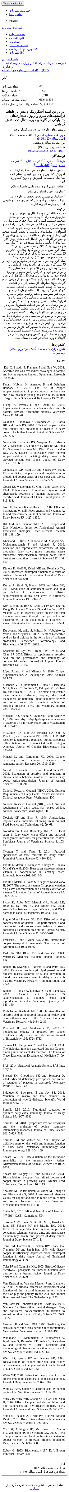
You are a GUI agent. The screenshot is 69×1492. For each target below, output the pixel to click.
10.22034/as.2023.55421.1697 (46, 150)
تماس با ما (15, 14)
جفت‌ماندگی (40, 349)
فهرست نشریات (19, 10)
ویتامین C (59, 352)
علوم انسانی (17, 38)
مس (27, 349)
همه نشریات (17, 34)
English (13, 20)
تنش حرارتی (57, 349)
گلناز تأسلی (42, 165)
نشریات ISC (17, 52)
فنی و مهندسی (18, 45)
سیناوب (34, 1488)
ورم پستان (16, 349)
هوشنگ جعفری (54, 161)
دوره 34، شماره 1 (54, 135)
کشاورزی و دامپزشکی (23, 49)
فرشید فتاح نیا (31, 161)
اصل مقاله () (51, 138)
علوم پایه (15, 41)
